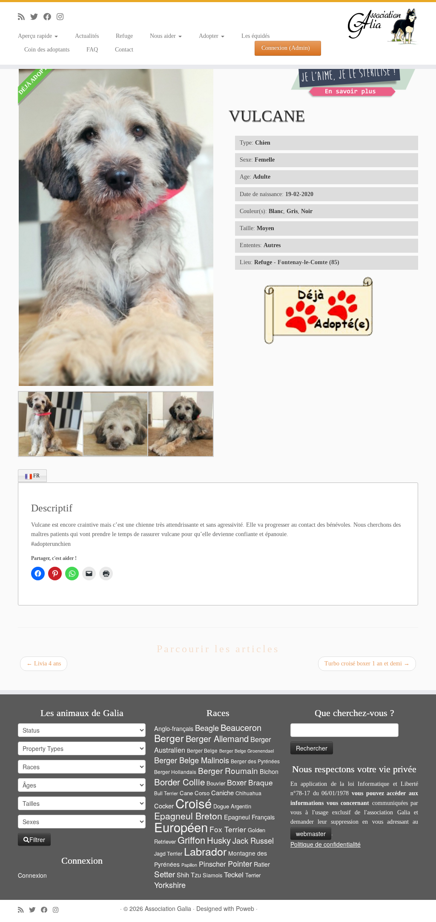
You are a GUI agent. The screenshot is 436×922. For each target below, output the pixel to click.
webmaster (311, 833)
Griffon (191, 839)
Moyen (265, 228)
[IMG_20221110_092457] (179, 424)
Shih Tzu (189, 874)
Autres (272, 245)
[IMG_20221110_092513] (115, 424)
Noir (307, 211)
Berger (169, 738)
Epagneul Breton (188, 815)
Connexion (32, 875)
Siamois (212, 875)
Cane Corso (194, 793)
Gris (292, 211)
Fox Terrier (227, 829)
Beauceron (241, 727)
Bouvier (216, 783)
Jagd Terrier (168, 853)
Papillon (189, 865)
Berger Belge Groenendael (246, 751)
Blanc (276, 211)
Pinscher (212, 864)
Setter (164, 873)
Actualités (87, 36)
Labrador (205, 851)
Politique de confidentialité (325, 844)
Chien (262, 143)
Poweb (245, 908)
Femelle (265, 160)
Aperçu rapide (36, 36)
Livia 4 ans (43, 663)
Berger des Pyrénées (255, 761)
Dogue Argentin (232, 806)
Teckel (234, 874)
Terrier (253, 875)
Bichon (269, 771)
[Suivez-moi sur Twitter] (36, 17)
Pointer (240, 863)
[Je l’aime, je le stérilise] (354, 79)
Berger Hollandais (175, 771)
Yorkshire (170, 884)
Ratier (262, 864)
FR (36, 476)
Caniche (222, 792)
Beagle (207, 727)
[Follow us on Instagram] (63, 17)
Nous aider (164, 36)
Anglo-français (173, 728)
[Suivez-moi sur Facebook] (50, 17)
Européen (181, 827)
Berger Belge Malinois (191, 759)
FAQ (92, 49)
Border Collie (179, 781)
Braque (260, 782)
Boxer (237, 782)
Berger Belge (202, 750)
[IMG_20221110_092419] (50, 424)
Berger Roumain (228, 770)
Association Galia (168, 908)
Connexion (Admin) (285, 48)
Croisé (193, 803)
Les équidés (255, 36)
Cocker (164, 805)
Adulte (261, 177)
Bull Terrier (166, 793)
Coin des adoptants (46, 49)
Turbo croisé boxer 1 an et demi (367, 663)
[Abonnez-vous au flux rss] (24, 17)
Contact (124, 49)
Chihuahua (248, 793)
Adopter (209, 36)
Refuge (124, 36)
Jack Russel (253, 840)
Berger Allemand (217, 738)
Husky (219, 840)
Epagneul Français (249, 816)
